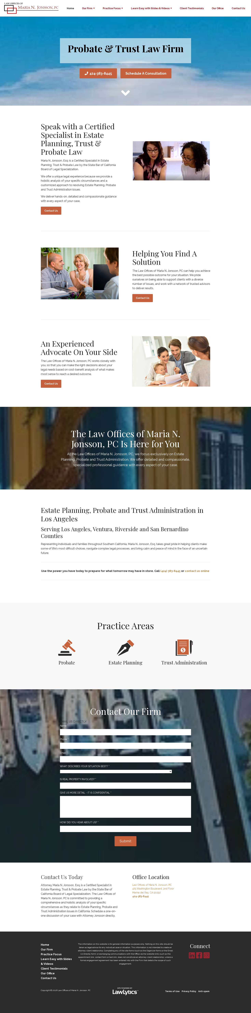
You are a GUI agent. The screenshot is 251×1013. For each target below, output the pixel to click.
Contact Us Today (62, 876)
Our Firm (87, 8)
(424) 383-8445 (170, 571)
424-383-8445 (100, 73)
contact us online (197, 571)
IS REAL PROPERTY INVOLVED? (78, 779)
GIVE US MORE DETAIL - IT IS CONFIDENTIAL (85, 792)
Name (64, 725)
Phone (64, 739)
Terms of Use (172, 991)
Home (70, 8)
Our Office (218, 8)
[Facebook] (199, 955)
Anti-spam (203, 991)
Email (63, 752)
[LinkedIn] (192, 955)
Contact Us (238, 8)
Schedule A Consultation (146, 73)
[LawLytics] (125, 991)
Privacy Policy (189, 991)
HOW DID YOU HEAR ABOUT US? (79, 822)
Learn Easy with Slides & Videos (150, 8)
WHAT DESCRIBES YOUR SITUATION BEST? (84, 766)
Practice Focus (112, 8)
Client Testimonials (192, 8)
